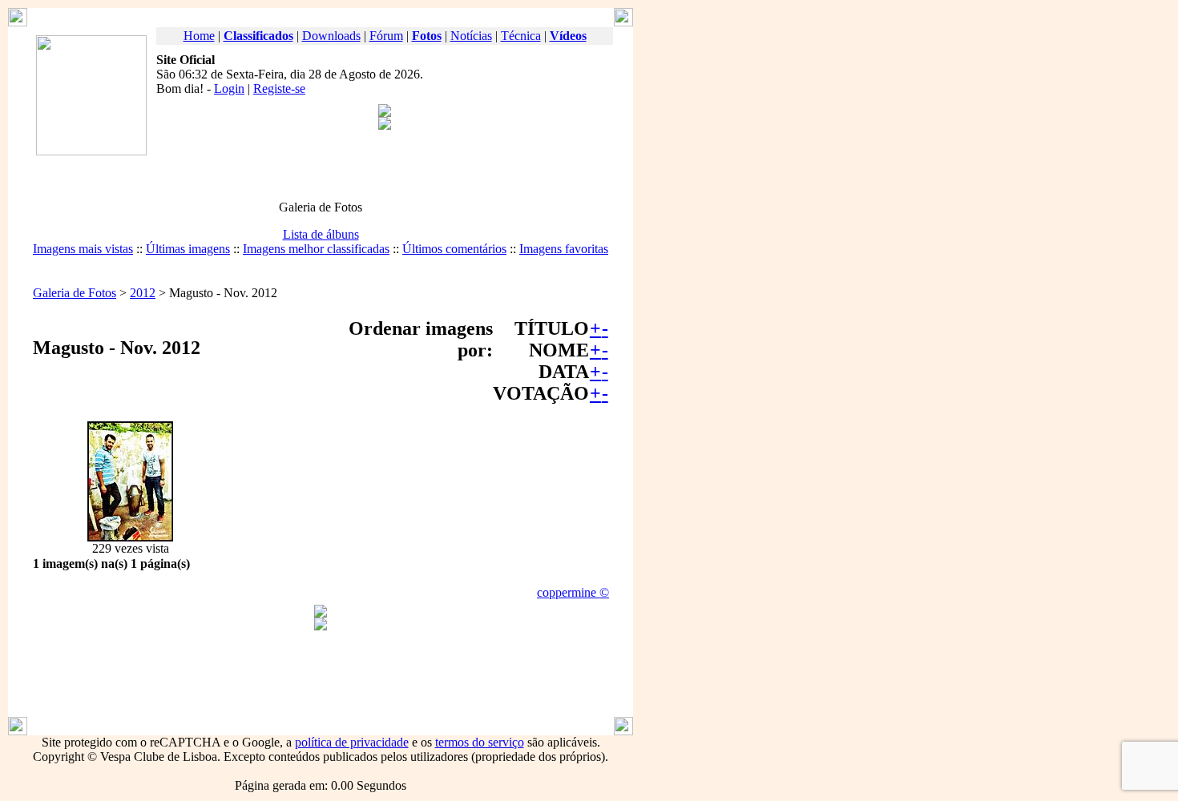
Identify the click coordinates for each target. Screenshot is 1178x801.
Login (229, 88)
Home (199, 35)
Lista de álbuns (321, 234)
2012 (142, 293)
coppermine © (573, 592)
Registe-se (279, 88)
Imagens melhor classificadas (316, 249)
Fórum (386, 35)
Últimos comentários (454, 249)
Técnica (521, 35)
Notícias (471, 35)
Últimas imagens (188, 249)
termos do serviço (479, 742)
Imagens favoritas (563, 249)
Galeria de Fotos (74, 293)
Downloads (331, 35)
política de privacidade (352, 742)
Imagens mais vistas (83, 249)
